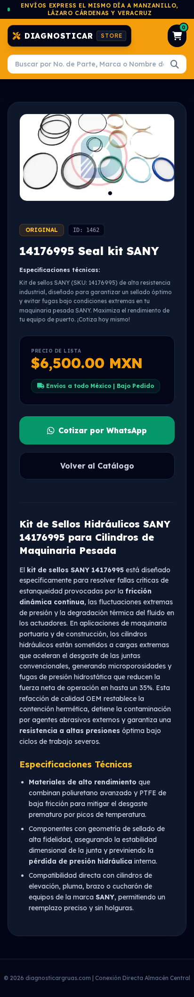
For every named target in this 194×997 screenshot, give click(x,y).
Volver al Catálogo (97, 465)
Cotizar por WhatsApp (102, 430)
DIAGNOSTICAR (73, 36)
